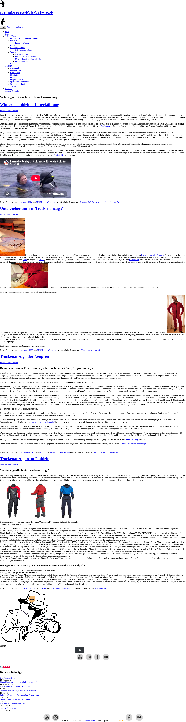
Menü (3, 27)
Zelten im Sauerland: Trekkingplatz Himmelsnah (19, 695)
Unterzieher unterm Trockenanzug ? (31, 208)
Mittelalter (14, 75)
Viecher (13, 86)
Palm (25, 260)
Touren (13, 52)
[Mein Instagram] (88, 660)
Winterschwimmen (17, 47)
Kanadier (13, 45)
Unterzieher (98, 350)
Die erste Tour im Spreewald (26, 57)
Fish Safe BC (58, 155)
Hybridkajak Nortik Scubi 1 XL (13, 704)
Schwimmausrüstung (23, 50)
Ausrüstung (54, 452)
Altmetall (8, 89)
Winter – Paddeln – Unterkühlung (29, 104)
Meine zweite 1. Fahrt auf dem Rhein (15, 699)
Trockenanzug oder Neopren (152, 255)
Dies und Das (15, 70)
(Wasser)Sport (10, 36)
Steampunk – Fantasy (18, 84)
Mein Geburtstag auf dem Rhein (28, 59)
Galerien (8, 66)
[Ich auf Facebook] (97, 660)
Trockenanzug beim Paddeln (24, 458)
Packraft (13, 41)
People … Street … (18, 79)
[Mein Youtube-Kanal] (80, 660)
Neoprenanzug (99, 452)
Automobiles (15, 68)
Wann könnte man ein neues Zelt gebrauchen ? (18, 682)
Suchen (3, 646)
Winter (119, 202)
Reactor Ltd (134, 260)
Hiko (41, 260)
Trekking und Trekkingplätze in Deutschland (18, 691)
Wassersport (52, 202)
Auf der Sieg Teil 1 (22, 54)
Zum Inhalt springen (15, 27)
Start (7, 32)
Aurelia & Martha (12, 91)
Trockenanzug (106, 126)
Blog (7, 34)
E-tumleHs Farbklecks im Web (26, 13)
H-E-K (39, 202)
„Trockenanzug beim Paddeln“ (42, 422)
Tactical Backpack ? (8, 708)
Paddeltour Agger (22, 61)
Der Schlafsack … (7, 678)
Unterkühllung (110, 202)
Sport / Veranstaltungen (19, 82)
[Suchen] (79, 650)
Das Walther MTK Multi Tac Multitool (15, 686)
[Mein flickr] (106, 660)
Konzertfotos (15, 73)
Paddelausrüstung (22, 43)
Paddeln (13, 77)
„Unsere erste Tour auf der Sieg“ (133, 444)
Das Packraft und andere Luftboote (24, 38)
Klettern (13, 63)
